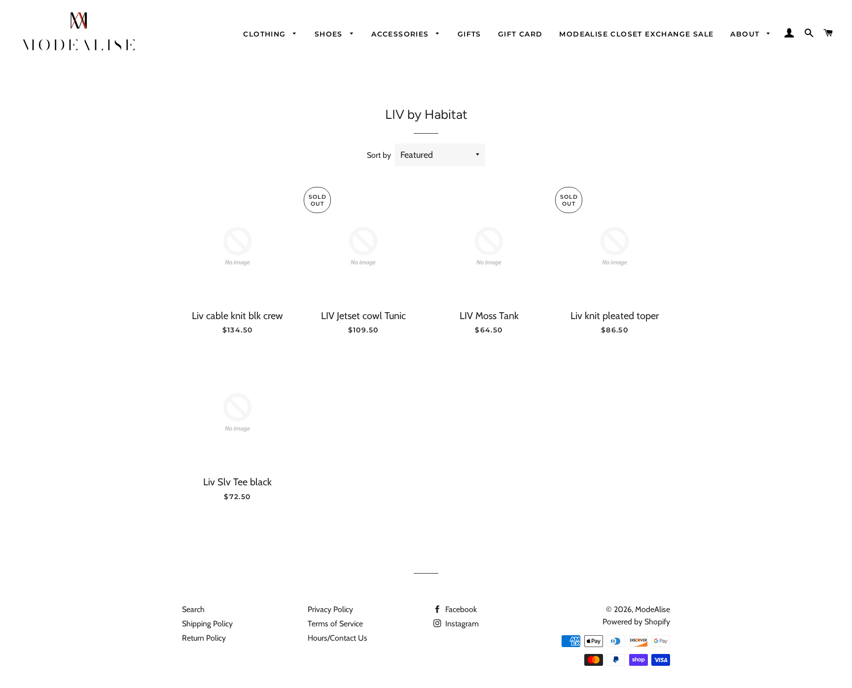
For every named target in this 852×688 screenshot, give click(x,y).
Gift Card (520, 34)
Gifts (469, 34)
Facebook (460, 609)
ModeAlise (652, 609)
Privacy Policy (330, 609)
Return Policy (204, 638)
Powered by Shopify (636, 621)
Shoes (330, 34)
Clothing (265, 34)
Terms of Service (335, 623)
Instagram (461, 623)
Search (193, 609)
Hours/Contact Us (337, 638)
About (746, 34)
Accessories (401, 34)
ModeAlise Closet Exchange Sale (636, 34)
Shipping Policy (207, 623)
